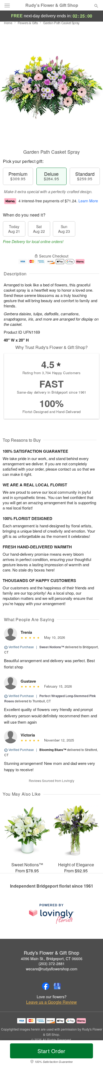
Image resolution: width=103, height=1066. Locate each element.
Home (8, 22)
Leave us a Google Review (51, 1002)
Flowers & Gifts (28, 22)
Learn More (88, 200)
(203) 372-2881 (52, 963)
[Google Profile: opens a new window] (57, 986)
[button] (92, 1054)
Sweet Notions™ (51, 647)
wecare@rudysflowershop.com (51, 968)
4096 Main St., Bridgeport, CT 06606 (51, 958)
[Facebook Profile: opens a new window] (45, 986)
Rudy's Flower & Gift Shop (51, 5)
